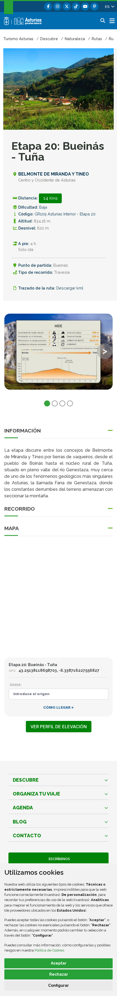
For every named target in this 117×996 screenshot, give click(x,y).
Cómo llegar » (58, 707)
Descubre (26, 780)
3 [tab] (62, 403)
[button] (109, 6)
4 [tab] (70, 403)
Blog (20, 822)
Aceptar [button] (58, 963)
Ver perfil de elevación (58, 726)
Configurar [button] (58, 985)
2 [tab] (55, 403)
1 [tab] (47, 403)
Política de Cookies (49, 950)
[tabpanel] (58, 355)
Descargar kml (69, 288)
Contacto (27, 835)
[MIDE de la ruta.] (58, 352)
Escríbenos (58, 859)
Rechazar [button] (58, 974)
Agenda (23, 807)
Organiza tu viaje (36, 794)
